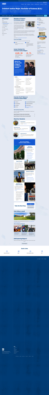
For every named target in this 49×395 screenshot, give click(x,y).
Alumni (33, 2)
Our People (3, 27)
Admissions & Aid (37, 4)
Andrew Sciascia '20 (23, 133)
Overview (3, 15)
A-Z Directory (30, 2)
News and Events (4, 33)
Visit (28, 2)
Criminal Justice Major (6, 23)
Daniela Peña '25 (22, 121)
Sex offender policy (29, 158)
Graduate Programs (5, 24)
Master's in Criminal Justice (30, 178)
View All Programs (24, 243)
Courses (10, 15)
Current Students (4, 26)
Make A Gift (41, 2)
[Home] (4, 4)
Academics (28, 4)
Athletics (45, 4)
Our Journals (4, 30)
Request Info (38, 2)
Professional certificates (30, 177)
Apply (45, 15)
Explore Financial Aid (30, 207)
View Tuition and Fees (31, 205)
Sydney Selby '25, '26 (17, 127)
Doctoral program (29, 181)
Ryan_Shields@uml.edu (42, 53)
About (25, 4)
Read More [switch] (25, 123)
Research (32, 4)
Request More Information (39, 15)
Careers (7, 15)
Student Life (42, 4)
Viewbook (22, 4)
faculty (16, 162)
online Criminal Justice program (22, 37)
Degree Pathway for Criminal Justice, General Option (21, 114)
